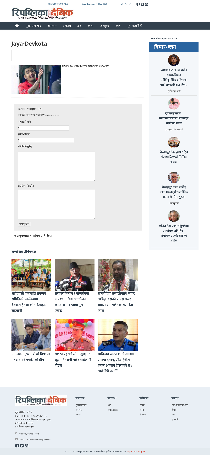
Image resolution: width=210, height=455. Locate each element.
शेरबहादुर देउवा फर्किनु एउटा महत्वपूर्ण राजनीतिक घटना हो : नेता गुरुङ (174, 192)
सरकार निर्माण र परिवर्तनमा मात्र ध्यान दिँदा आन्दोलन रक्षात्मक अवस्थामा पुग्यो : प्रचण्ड (72, 302)
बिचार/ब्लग (165, 47)
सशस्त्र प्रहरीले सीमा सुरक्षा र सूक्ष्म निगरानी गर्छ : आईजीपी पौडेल (73, 359)
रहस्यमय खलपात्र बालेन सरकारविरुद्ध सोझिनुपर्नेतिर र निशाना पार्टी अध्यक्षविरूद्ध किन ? (174, 77)
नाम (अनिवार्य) (24, 122)
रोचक (142, 405)
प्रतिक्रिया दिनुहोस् (26, 186)
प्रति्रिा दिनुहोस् (25, 146)
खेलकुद (104, 25)
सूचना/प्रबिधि (134, 25)
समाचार (52, 25)
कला (91, 25)
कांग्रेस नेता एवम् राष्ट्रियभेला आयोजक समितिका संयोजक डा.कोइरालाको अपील (174, 233)
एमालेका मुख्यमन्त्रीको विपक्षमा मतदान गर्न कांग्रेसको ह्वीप (30, 357)
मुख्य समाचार (33, 25)
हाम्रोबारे (175, 419)
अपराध (67, 25)
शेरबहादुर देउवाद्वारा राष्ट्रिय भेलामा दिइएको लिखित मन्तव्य (174, 157)
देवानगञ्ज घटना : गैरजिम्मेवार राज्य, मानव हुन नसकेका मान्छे (174, 118)
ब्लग (118, 25)
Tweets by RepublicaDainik (163, 38)
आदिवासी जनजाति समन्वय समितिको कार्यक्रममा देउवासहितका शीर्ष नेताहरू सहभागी (28, 302)
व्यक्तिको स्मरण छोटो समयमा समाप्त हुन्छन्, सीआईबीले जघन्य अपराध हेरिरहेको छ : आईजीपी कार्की (116, 362)
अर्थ (79, 25)
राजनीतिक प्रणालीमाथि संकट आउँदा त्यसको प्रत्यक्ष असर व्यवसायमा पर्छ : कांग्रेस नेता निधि (116, 302)
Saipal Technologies (136, 451)
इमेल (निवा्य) (24, 134)
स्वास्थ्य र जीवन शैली (180, 405)
